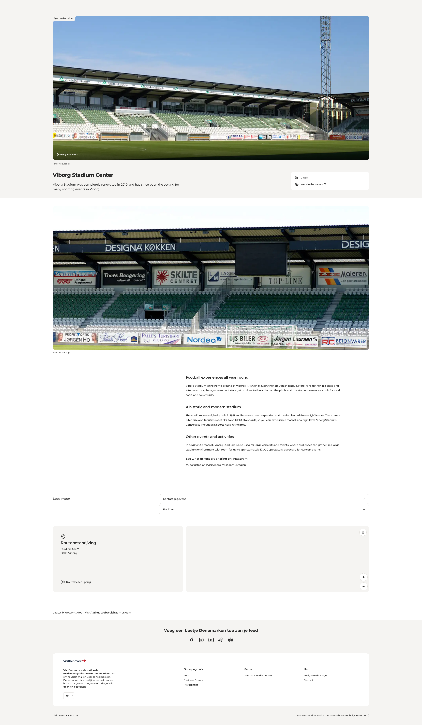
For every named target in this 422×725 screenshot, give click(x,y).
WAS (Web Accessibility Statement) (348, 715)
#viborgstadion (196, 465)
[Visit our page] (201, 640)
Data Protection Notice (310, 715)
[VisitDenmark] (74, 661)
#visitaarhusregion (234, 465)
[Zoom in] (364, 577)
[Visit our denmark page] (192, 640)
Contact (308, 680)
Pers (186, 675)
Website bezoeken (312, 184)
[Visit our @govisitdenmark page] (221, 640)
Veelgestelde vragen (316, 675)
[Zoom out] (364, 586)
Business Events (193, 680)
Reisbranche (191, 684)
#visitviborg (213, 465)
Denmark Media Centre (258, 675)
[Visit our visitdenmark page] (211, 640)
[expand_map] (363, 532)
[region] (277, 559)
